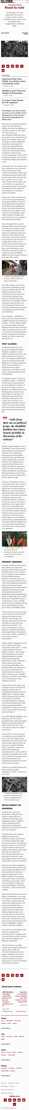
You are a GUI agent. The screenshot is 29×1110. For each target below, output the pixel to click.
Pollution (19, 1052)
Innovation (11, 1068)
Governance (17, 1020)
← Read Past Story (7, 1011)
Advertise (10, 1083)
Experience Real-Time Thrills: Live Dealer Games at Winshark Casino (14, 81)
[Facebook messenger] (3, 70)
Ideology (3, 1023)
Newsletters (4, 1086)
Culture (3, 1036)
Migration (21, 1036)
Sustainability (5, 1070)
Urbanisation (11, 1055)
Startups (12, 1070)
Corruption (19, 1068)
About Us (4, 1083)
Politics (15, 1023)
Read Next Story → (21, 1011)
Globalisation (9, 1020)
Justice (9, 1023)
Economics (4, 1068)
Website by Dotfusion (7, 1093)
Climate (3, 1052)
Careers (17, 1083)
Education (9, 1036)
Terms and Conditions (7, 1089)
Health (15, 1036)
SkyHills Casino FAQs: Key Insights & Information (14, 92)
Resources (4, 1055)
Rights (3, 1039)
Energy (9, 1052)
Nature (14, 1052)
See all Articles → (5, 1028)
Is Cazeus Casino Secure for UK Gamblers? (12, 101)
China (2, 1020)
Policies (11, 1086)
